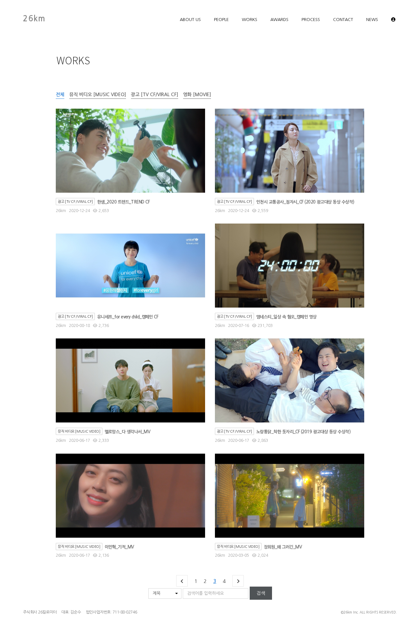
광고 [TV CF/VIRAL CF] (154, 94)
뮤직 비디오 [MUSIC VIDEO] (97, 94)
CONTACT (343, 19)
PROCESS (311, 19)
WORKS (249, 19)
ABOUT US (190, 19)
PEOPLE (221, 19)
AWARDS (279, 19)
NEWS (372, 19)
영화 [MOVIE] (197, 94)
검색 (261, 593)
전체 (60, 94)
